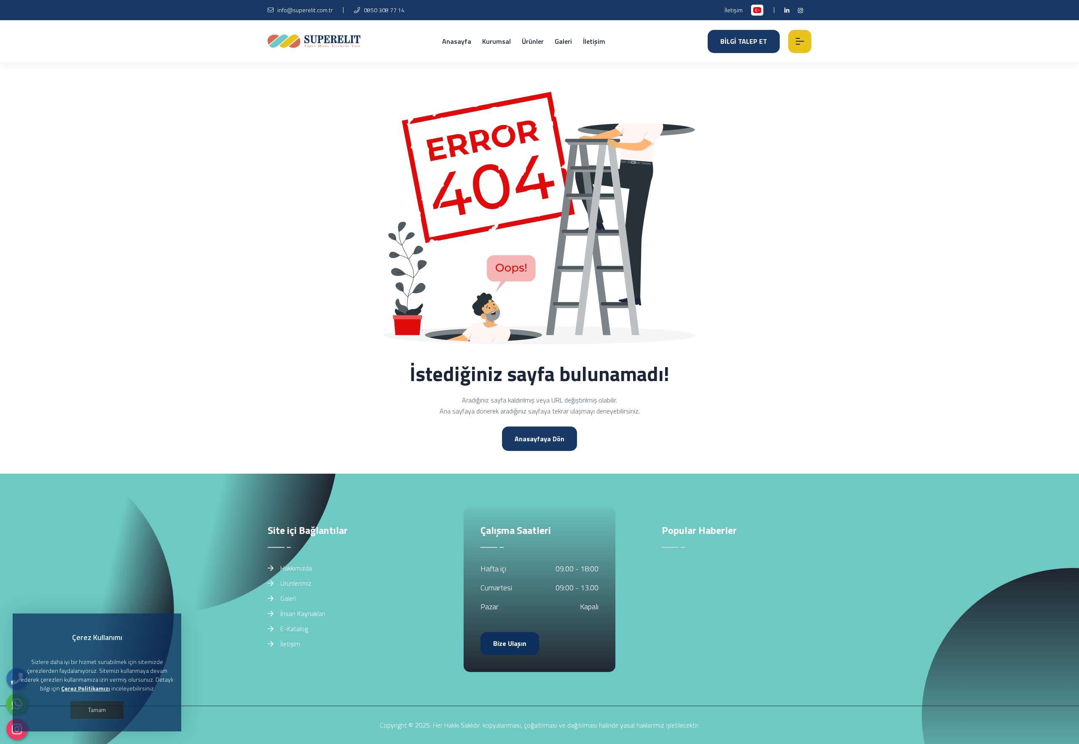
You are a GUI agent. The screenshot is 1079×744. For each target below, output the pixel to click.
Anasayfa (456, 41)
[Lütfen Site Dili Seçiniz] (757, 10)
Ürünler (533, 41)
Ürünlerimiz (295, 583)
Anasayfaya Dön (539, 439)
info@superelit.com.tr (305, 9)
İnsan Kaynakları (302, 613)
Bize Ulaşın (509, 643)
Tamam (97, 709)
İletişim (734, 9)
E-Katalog (293, 629)
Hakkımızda (295, 568)
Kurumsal (496, 41)
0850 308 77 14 (383, 9)
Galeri (563, 41)
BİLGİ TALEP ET (743, 41)
